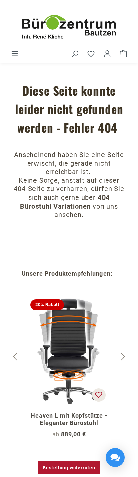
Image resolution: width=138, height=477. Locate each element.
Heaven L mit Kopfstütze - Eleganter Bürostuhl (69, 419)
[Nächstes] (123, 357)
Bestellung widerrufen (69, 467)
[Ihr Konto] (107, 53)
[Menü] (15, 53)
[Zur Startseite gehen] (69, 27)
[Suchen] (75, 53)
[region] (69, 357)
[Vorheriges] (15, 357)
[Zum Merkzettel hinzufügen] (99, 395)
